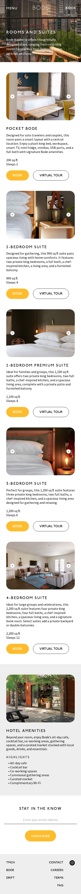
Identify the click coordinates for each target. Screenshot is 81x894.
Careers (57, 870)
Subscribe (40, 836)
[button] (11, 8)
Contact (56, 862)
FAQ (60, 885)
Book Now (71, 8)
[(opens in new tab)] (72, 862)
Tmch (10, 862)
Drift (10, 878)
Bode (10, 870)
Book (17, 175)
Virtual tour (51, 175)
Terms (58, 878)
